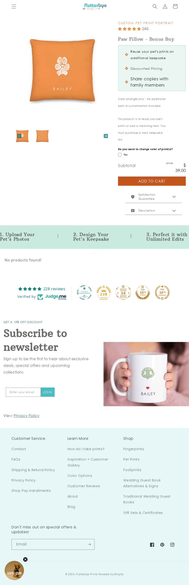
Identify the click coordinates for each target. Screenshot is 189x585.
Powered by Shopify (111, 574)
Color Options (80, 475)
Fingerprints (133, 449)
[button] (14, 6)
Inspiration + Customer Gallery (88, 462)
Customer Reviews (84, 486)
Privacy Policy (23, 480)
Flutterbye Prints (86, 574)
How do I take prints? (86, 449)
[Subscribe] (89, 544)
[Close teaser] (25, 559)
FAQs (16, 459)
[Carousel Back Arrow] (19, 136)
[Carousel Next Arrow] (106, 136)
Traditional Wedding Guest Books (147, 499)
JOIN (47, 392)
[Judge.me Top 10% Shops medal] (142, 292)
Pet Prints (131, 459)
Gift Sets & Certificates (143, 512)
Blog (71, 506)
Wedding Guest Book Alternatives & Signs (142, 483)
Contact (19, 449)
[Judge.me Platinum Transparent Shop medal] (84, 292)
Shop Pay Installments (31, 490)
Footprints (132, 470)
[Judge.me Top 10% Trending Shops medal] (162, 292)
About (73, 496)
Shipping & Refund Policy (33, 470)
